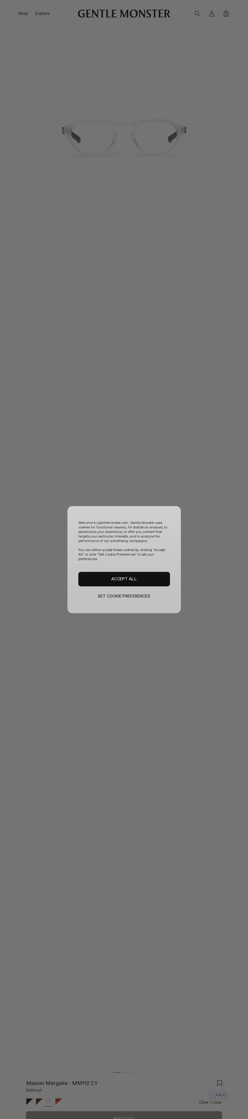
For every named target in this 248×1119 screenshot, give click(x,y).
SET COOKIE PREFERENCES (124, 596)
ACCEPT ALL (123, 579)
